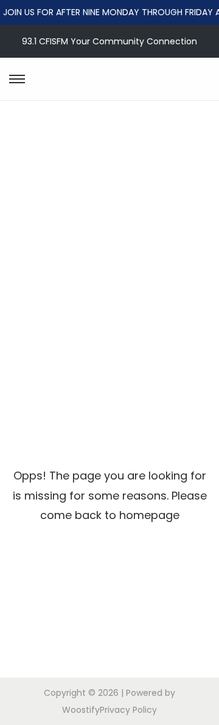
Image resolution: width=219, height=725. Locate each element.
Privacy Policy (128, 710)
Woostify (81, 710)
